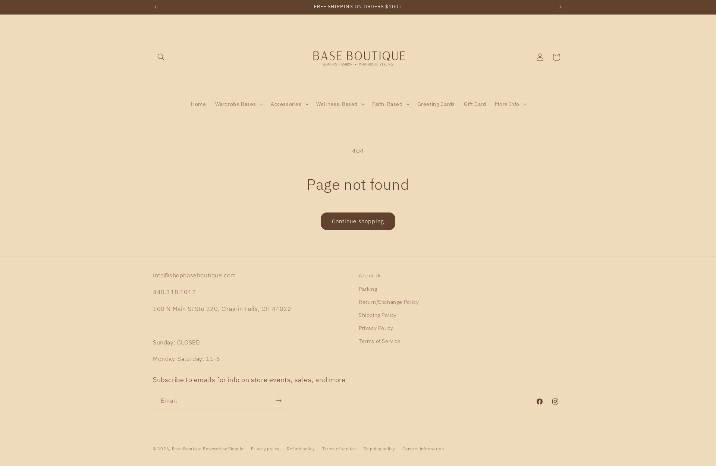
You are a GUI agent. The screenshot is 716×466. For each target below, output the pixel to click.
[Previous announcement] (155, 7)
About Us (370, 275)
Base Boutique (187, 448)
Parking (368, 289)
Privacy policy (265, 448)
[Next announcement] (560, 7)
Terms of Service (380, 341)
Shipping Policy (378, 315)
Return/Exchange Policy (389, 302)
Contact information (423, 448)
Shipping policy (379, 448)
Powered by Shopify (223, 448)
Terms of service (339, 448)
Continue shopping (358, 221)
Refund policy (300, 448)
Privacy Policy (376, 328)
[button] (161, 57)
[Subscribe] (278, 400)
